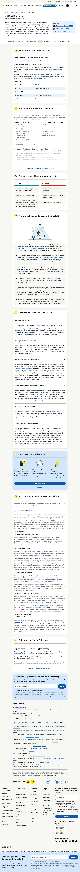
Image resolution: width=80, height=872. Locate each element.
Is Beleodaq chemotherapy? (23, 320)
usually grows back (52, 413)
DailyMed (20, 164)
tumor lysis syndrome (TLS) (22, 578)
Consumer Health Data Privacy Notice (48, 809)
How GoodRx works (20, 791)
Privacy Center (46, 794)
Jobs (32, 815)
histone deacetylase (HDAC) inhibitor (39, 74)
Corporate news (34, 821)
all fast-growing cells (59, 327)
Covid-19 (18, 819)
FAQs (40, 41)
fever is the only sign (28, 379)
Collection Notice (47, 803)
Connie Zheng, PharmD (62, 29)
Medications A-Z (6, 803)
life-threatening (52, 555)
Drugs (13, 12)
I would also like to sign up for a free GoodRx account (29, 690)
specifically (25, 202)
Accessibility (34, 794)
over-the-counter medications (41, 607)
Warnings (46, 41)
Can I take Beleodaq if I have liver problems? (27, 423)
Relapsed (18, 60)
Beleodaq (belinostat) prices (26, 12)
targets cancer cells (20, 331)
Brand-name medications (8, 816)
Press (32, 804)
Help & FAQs (34, 791)
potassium (55, 579)
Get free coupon (40, 483)
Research (29, 332)
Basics (4, 41)
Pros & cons (21, 41)
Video (17, 808)
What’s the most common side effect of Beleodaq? (29, 386)
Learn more (40, 487)
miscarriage (18, 622)
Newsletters (19, 811)
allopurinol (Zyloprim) (41, 586)
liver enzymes (42, 553)
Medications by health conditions (7, 807)
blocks (54, 74)
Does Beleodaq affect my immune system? (27, 359)
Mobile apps (5, 796)
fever (15, 528)
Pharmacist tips (31, 41)
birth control (31, 625)
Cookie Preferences (48, 805)
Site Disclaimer (46, 800)
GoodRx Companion (7, 821)
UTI (16, 817)
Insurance (4, 793)
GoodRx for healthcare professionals (21, 798)
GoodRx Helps (34, 812)
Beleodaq (37, 85)
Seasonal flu (19, 822)
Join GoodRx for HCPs (72, 1)
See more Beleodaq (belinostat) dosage (39, 668)
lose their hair (39, 411)
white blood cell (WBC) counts (23, 368)
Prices (69, 41)
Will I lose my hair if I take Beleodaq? (25, 406)
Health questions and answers (21, 826)
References (62, 41)
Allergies (18, 814)
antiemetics (21, 247)
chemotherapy (45, 325)
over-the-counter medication (38, 257)
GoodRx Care (5, 824)
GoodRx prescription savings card (7, 800)
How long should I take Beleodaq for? (25, 341)
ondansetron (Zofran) (42, 248)
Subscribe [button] (74, 857)
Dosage (54, 41)
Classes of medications (7, 810)
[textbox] (35, 686)
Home (6, 12)
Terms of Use (30, 696)
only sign (20, 273)
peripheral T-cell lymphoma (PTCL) (20, 24)
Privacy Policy (47, 696)
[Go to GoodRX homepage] (7, 5)
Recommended (20, 189)
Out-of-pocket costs (7, 813)
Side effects (11, 41)
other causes (26, 417)
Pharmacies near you (21, 794)
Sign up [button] (62, 686)
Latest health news (20, 805)
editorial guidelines (51, 775)
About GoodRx (34, 801)
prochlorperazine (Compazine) (26, 248)
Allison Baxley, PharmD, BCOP (64, 26)
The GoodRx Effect (35, 810)
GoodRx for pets (6, 819)
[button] (49, 5)
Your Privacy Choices (46, 813)
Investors (33, 818)
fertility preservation (53, 280)
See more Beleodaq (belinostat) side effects (39, 168)
